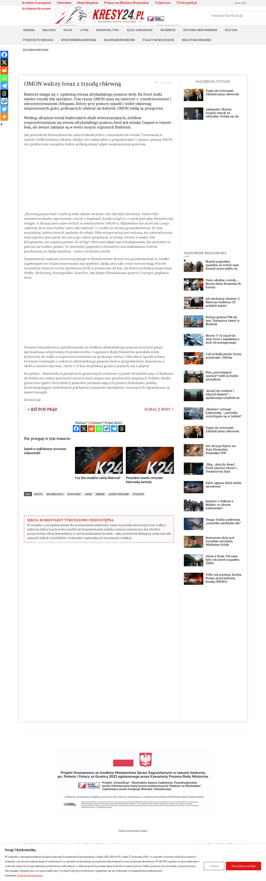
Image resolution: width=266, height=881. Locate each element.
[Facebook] (76, 428)
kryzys (38, 494)
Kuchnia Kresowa (35, 50)
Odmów (214, 866)
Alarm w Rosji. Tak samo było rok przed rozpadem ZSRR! (222, 559)
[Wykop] (106, 428)
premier (100, 494)
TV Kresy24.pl (186, 3)
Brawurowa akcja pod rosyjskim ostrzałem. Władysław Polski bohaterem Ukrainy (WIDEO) (220, 544)
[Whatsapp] (99, 428)
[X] (83, 428)
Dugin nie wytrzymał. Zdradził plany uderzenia (222, 92)
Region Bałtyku (107, 30)
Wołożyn (138, 494)
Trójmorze (163, 3)
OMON (88, 494)
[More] (4, 117)
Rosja (67, 30)
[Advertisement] (133, 63)
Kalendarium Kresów (119, 40)
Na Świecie (167, 30)
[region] (133, 862)
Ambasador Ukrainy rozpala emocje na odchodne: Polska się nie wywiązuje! (222, 114)
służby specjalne (119, 494)
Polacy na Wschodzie (158, 40)
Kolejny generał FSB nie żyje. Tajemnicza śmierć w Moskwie (223, 320)
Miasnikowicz (55, 494)
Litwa (84, 30)
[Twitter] (4, 109)
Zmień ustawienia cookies (133, 830)
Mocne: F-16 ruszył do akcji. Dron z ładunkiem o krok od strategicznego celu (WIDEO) (222, 341)
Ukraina (29, 30)
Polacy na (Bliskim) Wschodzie (126, 3)
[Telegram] (114, 428)
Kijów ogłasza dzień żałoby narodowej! (224, 484)
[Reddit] (91, 428)
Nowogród (74, 494)
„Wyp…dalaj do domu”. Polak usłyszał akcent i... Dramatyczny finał (222, 468)
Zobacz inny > (159, 409)
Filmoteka (64, 3)
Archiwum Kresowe (36, 8)
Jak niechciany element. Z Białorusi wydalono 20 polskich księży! (223, 302)
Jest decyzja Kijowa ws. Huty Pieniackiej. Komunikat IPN (221, 449)
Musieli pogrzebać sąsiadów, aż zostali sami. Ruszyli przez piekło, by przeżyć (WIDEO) (222, 267)
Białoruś (49, 30)
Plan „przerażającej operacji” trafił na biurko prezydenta (222, 375)
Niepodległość (87, 3)
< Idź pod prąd (42, 409)
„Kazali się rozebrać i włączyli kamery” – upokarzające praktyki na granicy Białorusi (223, 396)
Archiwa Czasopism (36, 3)
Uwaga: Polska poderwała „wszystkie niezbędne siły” (223, 521)
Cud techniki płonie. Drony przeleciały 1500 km (223, 355)
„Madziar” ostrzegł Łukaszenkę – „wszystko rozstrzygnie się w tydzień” (224, 412)
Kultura (231, 30)
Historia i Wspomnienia (200, 30)
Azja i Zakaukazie (140, 30)
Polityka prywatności (30, 875)
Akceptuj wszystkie (243, 866)
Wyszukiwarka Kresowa (78, 40)
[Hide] (1, 124)
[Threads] (121, 428)
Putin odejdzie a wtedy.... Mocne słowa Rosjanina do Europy (223, 283)
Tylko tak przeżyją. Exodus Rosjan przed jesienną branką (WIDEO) (223, 578)
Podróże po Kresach (38, 40)
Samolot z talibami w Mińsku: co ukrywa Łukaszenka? (219, 504)
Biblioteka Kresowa (196, 40)
